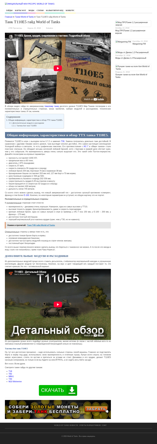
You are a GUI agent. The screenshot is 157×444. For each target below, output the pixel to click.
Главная (9, 17)
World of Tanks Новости (66, 425)
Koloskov (49, 28)
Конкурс (70, 10)
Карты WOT (20, 10)
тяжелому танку (51, 106)
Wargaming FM (139, 44)
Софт (104, 425)
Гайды (9, 10)
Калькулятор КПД (54, 10)
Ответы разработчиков (90, 425)
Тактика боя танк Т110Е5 (27, 126)
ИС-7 (86, 146)
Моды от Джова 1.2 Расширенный (130, 58)
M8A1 (11, 376)
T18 (10, 371)
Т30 (62, 141)
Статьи (40, 10)
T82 (10, 374)
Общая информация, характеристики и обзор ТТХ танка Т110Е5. (35, 120)
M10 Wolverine (15, 382)
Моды (31, 10)
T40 (10, 379)
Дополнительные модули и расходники (28, 123)
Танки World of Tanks (24, 17)
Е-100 (26, 195)
